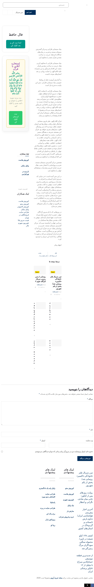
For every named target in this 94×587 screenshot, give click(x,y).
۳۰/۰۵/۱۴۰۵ (41, 287)
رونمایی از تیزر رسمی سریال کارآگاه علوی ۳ (40, 279)
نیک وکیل (70, 505)
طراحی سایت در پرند (47, 508)
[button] (87, 5)
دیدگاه (90, 399)
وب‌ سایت (89, 440)
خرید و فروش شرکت (66, 517)
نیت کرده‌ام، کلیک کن (16, 118)
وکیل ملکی (25, 166)
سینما (52, 272)
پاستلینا (52, 502)
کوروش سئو (69, 488)
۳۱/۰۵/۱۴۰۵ (57, 294)
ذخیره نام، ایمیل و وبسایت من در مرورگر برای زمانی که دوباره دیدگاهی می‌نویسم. (64, 451)
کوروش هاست (23, 160)
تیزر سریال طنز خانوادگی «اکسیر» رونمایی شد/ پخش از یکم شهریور (55, 283)
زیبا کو (53, 525)
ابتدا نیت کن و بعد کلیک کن (15, 44)
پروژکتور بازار (50, 520)
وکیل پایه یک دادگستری (47, 488)
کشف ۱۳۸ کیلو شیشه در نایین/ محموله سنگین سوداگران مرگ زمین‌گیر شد (86, 542)
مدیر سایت (55, 291)
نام (91, 429)
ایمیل (42, 440)
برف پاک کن (50, 514)
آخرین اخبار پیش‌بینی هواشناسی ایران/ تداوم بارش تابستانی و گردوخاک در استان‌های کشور (85, 519)
